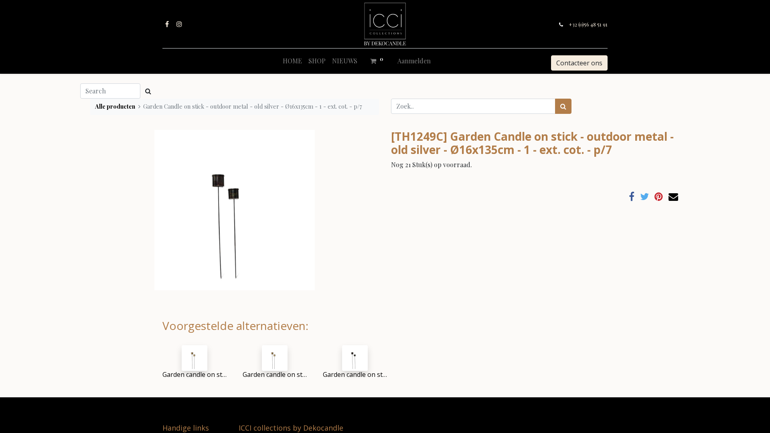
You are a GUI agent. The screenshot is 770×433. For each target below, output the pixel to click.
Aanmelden (414, 61)
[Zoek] (563, 106)
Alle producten (115, 106)
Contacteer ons (579, 63)
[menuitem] (292, 61)
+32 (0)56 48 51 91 (588, 24)
